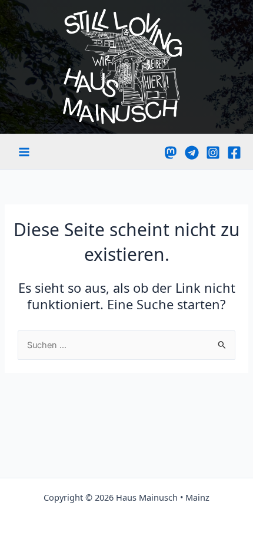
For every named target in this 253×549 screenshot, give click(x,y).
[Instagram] (213, 152)
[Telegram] (192, 152)
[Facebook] (234, 152)
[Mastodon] (171, 152)
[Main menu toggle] (24, 152)
